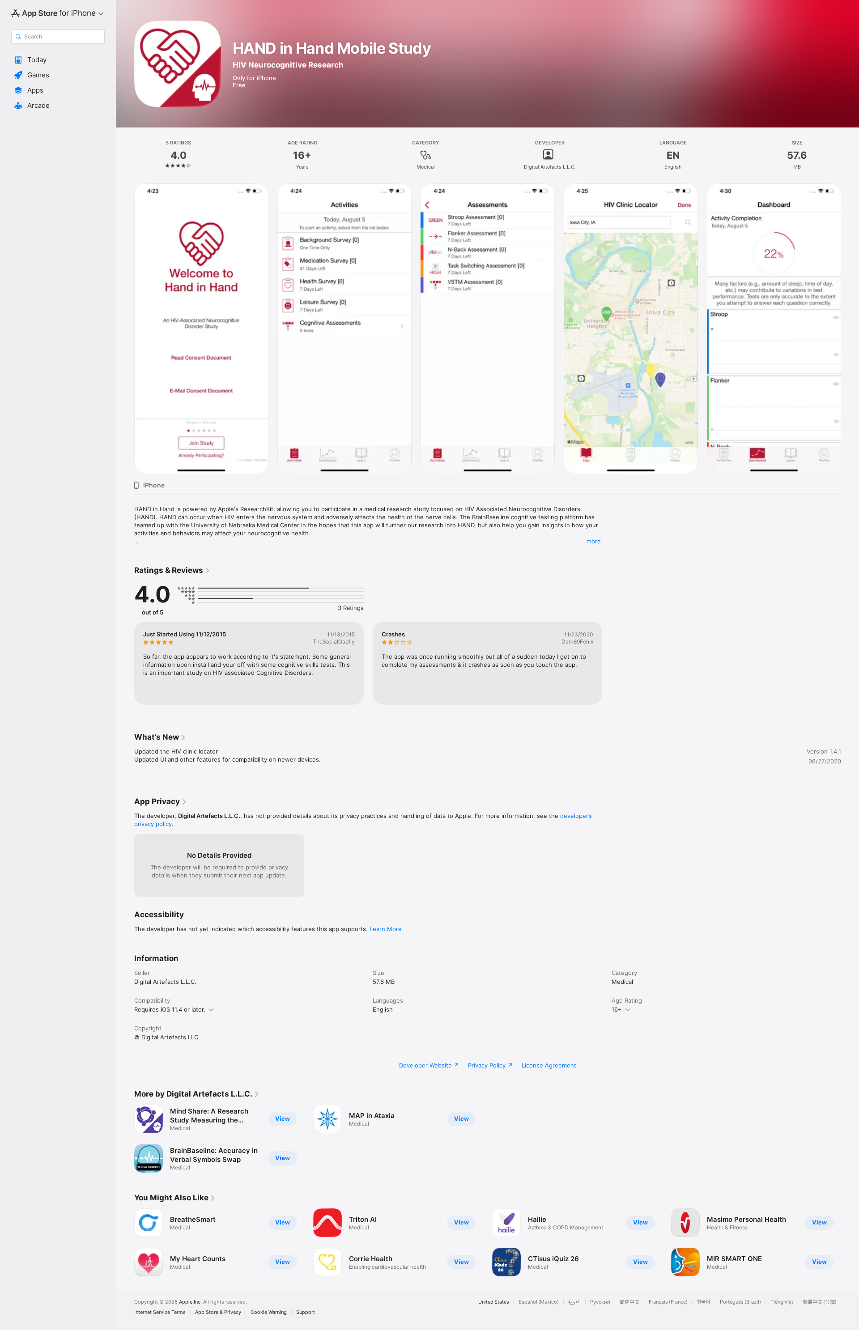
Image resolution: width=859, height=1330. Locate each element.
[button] (58, 60)
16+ (617, 1009)
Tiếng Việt (781, 1302)
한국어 (703, 1302)
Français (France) (668, 1302)
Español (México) (539, 1302)
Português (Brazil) (740, 1302)
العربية (574, 1302)
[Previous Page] (125, 1242)
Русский (600, 1302)
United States (493, 1302)
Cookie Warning (269, 1312)
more (594, 541)
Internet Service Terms (160, 1312)
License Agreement (549, 1065)
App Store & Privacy (218, 1312)
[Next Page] (850, 1242)
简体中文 (629, 1302)
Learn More (386, 928)
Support (305, 1312)
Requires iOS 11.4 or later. (169, 1009)
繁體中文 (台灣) (820, 1302)
